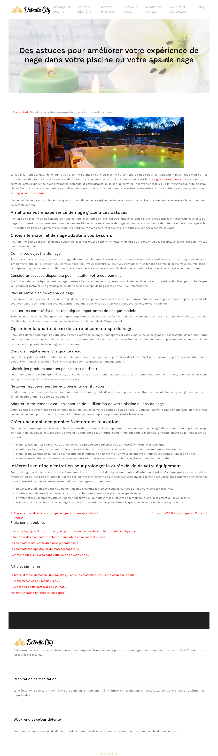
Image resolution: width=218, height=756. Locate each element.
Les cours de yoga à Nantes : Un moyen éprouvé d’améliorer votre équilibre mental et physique (73, 531)
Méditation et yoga (153, 9)
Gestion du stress (131, 9)
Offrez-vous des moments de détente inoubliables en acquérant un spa (58, 537)
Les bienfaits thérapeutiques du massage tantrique (45, 548)
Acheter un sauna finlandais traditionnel (38, 592)
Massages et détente (61, 9)
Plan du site (109, 753)
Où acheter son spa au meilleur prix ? (35, 580)
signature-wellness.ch (169, 179)
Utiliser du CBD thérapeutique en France (177, 513)
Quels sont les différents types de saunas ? (38, 586)
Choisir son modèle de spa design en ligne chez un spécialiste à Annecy (56, 515)
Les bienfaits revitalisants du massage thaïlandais (44, 543)
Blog (201, 7)
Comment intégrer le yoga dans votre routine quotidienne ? (50, 554)
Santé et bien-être (84, 9)
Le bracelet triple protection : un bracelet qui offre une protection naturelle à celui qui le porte (73, 575)
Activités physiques (108, 9)
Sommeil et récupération (178, 9)
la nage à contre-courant (27, 193)
